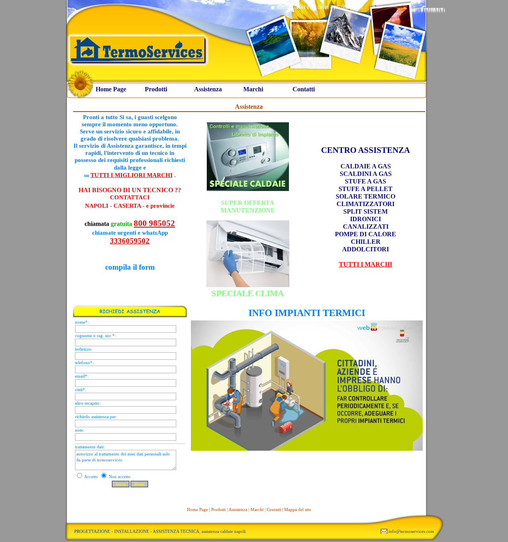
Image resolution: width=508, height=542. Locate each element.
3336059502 (130, 241)
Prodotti (156, 89)
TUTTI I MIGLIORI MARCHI (131, 175)
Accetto (91, 476)
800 (140, 223)
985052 (162, 223)
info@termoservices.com (411, 531)
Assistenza (208, 89)
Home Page (111, 89)
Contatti (303, 89)
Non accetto (119, 476)
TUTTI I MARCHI (365, 264)
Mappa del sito (297, 509)
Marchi (253, 89)
